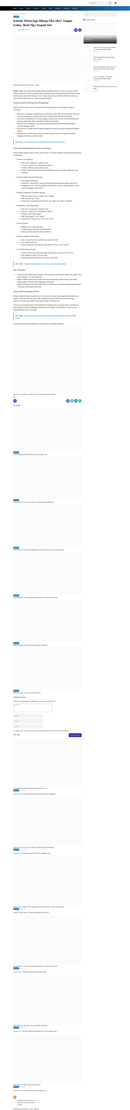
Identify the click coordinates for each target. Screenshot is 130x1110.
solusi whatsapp (31, 324)
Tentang (19, 1105)
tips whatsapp (40, 324)
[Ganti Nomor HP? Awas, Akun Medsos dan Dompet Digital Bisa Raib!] (47, 477)
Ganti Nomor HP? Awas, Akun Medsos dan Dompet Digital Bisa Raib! (33, 502)
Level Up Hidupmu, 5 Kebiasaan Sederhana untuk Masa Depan (102, 77)
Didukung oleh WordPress (20, 1109)
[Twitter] (72, 401)
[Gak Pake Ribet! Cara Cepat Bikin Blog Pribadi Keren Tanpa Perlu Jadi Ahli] (47, 572)
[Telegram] (76, 401)
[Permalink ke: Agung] (15, 30)
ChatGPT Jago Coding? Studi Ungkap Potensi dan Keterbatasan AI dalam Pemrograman (38, 550)
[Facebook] (68, 401)
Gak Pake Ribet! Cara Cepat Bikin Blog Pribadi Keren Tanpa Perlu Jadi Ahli (35, 597)
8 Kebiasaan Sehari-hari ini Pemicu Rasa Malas (105, 87)
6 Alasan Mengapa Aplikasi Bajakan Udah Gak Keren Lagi (30, 454)
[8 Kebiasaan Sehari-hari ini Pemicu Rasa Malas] (88, 88)
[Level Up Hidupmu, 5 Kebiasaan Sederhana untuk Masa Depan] (88, 78)
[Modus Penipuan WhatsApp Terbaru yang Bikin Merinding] (47, 620)
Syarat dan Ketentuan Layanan (26, 1102)
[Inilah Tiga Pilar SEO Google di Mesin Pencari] (47, 668)
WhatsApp (16, 110)
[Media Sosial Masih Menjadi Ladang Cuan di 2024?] (88, 59)
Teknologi (16, 16)
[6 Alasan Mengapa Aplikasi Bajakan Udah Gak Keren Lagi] (47, 429)
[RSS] (15, 1097)
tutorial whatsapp (50, 324)
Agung (19, 29)
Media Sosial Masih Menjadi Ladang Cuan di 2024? (103, 58)
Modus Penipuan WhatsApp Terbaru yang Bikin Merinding (30, 645)
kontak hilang (21, 324)
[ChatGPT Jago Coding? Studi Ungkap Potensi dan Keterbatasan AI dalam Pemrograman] (47, 525)
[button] (110, 3)
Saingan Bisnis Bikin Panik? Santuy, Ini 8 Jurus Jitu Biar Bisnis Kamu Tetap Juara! (104, 68)
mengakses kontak (47, 119)
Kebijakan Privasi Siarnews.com (26, 1100)
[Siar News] (27, 3)
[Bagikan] (80, 30)
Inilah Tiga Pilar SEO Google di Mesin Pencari (27, 693)
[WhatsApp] (80, 401)
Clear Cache (49, 219)
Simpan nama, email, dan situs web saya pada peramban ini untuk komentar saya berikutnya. (42, 731)
